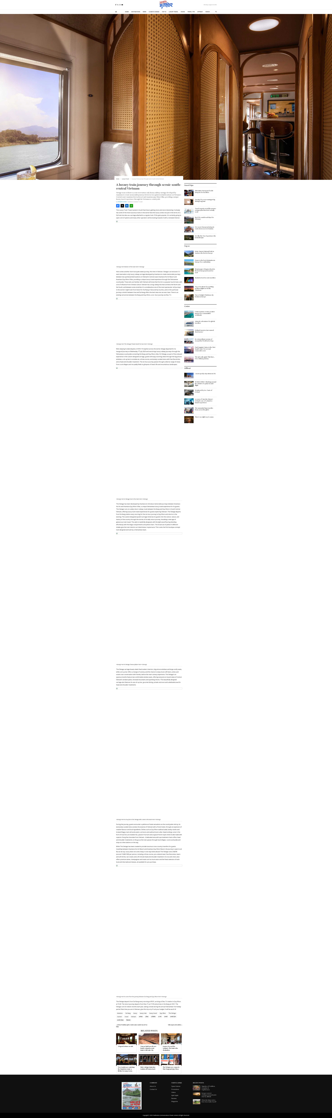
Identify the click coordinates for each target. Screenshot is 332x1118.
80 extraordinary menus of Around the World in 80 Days (204, 340)
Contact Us (153, 1089)
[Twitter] (118, 4)
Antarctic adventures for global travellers (205, 322)
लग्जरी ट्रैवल (120, 1020)
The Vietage (172, 1013)
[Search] (216, 12)
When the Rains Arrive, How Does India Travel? (209, 1101)
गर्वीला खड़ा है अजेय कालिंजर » (175, 1025)
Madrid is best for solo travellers (205, 278)
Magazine (174, 1101)
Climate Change (154, 12)
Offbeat (200, 12)
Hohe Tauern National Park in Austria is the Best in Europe (204, 252)
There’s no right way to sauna (204, 417)
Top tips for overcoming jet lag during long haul (205, 200)
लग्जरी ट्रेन (173, 1016)
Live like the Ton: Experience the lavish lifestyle (205, 237)
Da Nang (128, 1013)
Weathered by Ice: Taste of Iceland (203, 391)
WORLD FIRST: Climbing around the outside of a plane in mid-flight (205, 383)
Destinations (135, 12)
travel (126, 1016)
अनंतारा (140, 1016)
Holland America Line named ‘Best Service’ (204, 331)
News (144, 12)
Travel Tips (191, 12)
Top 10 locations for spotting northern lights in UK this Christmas (204, 288)
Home (127, 12)
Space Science (175, 1086)
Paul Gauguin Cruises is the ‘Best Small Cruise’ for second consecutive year (205, 349)
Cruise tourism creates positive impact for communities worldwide (205, 313)
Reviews (174, 1098)
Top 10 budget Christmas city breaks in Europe (204, 296)
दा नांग (159, 1016)
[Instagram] (120, 4)
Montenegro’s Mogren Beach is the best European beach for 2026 (205, 270)
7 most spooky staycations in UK (205, 374)
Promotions (175, 1089)
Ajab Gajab (174, 1095)
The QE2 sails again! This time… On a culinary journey (205, 358)
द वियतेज (153, 1016)
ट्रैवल (146, 1016)
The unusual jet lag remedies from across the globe (204, 409)
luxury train (143, 1013)
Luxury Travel (173, 12)
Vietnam (133, 1016)
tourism (119, 1016)
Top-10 (164, 12)
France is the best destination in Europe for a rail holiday (205, 261)
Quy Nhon (163, 1013)
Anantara (120, 1013)
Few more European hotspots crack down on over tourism (204, 228)
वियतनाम (128, 1020)
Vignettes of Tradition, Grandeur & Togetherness (208, 1088)
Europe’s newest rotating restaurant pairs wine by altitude (209, 1094)
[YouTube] (122, 4)
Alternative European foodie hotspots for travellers (204, 191)
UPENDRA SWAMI (122, 202)
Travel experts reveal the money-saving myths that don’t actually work (205, 210)
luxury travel (153, 1013)
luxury (135, 1013)
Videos (207, 12)
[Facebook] (115, 4)
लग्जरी (165, 1016)
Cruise (183, 12)
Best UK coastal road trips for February (204, 218)
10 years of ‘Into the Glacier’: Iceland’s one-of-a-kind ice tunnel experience (204, 401)
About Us (153, 1086)
